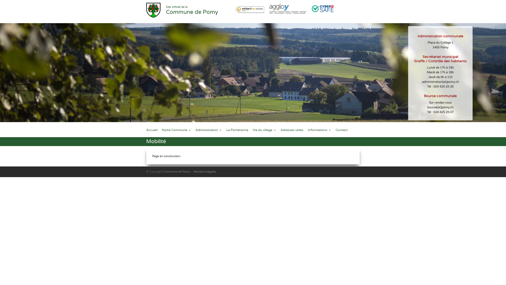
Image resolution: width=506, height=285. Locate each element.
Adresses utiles (292, 130)
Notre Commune (174, 130)
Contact (342, 130)
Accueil (152, 130)
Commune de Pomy (177, 171)
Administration (206, 130)
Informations (317, 130)
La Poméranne (237, 130)
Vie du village (262, 130)
